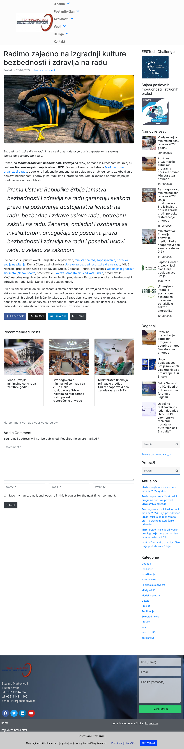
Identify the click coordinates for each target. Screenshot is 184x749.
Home (4, 723)
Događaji (147, 563)
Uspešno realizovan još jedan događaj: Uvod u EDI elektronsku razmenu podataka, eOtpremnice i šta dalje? (168, 417)
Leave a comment (44, 70)
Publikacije (148, 611)
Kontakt (59, 41)
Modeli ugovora (151, 595)
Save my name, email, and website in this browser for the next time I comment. (62, 495)
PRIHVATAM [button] (148, 743)
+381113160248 (16, 692)
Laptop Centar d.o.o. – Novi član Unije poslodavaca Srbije (168, 269)
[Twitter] (14, 713)
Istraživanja (148, 574)
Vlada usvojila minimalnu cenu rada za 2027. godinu (169, 143)
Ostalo (145, 600)
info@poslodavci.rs (23, 701)
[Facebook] (5, 713)
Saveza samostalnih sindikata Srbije (78, 273)
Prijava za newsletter (14, 730)
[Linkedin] (22, 713)
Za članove (148, 637)
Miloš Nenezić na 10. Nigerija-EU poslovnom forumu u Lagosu (168, 390)
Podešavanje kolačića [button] (123, 743)
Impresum (151, 723)
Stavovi (146, 621)
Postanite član (64, 11)
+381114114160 (16, 696)
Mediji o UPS (149, 590)
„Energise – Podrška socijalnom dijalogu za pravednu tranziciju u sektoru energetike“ (165, 298)
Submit (10, 505)
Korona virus (149, 579)
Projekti (146, 605)
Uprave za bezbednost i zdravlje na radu (92, 264)
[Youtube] (31, 713)
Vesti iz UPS (149, 632)
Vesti (144, 627)
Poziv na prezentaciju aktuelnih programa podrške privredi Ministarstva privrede (169, 168)
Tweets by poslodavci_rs (156, 454)
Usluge (59, 34)
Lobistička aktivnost (153, 584)
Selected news (150, 616)
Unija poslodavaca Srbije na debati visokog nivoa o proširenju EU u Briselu (169, 367)
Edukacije (147, 568)
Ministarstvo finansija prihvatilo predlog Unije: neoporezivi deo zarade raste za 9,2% (169, 241)
